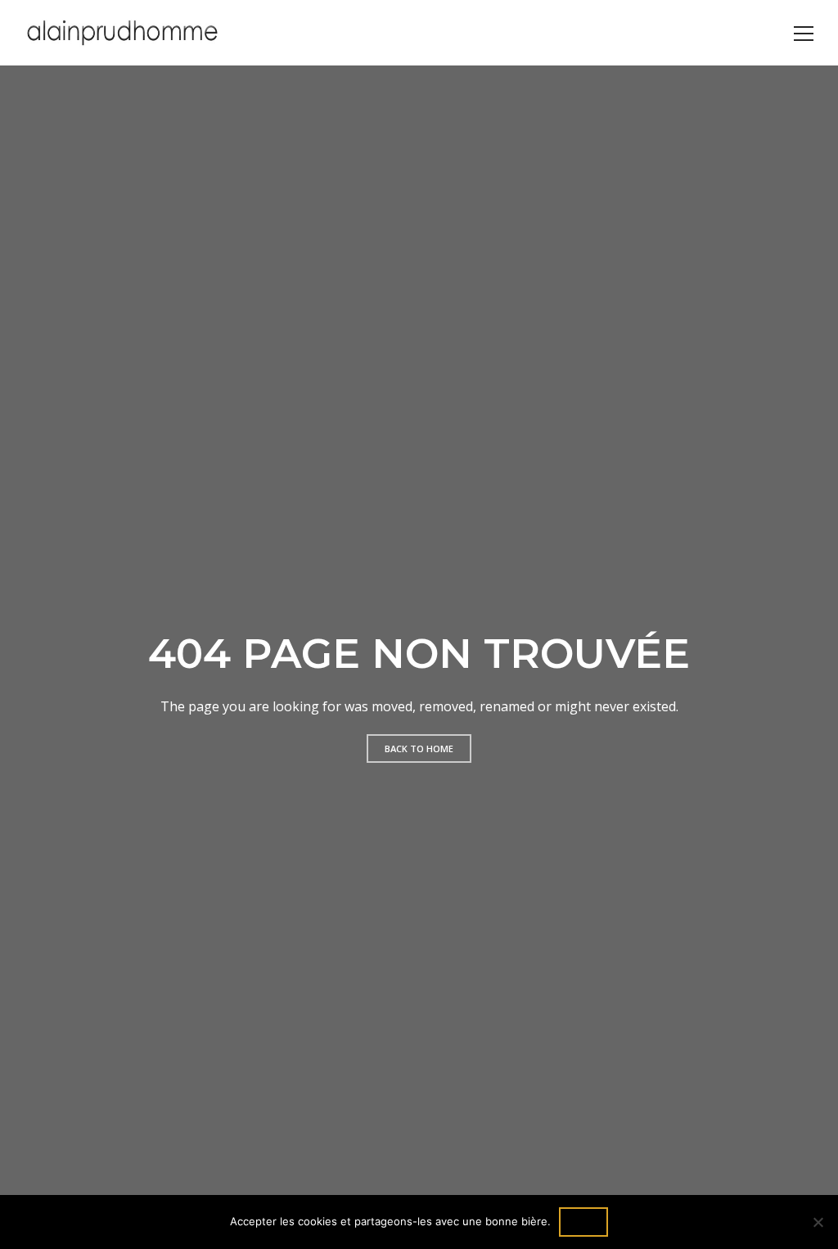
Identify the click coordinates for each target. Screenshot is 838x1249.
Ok (583, 1221)
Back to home (419, 748)
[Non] (817, 1222)
